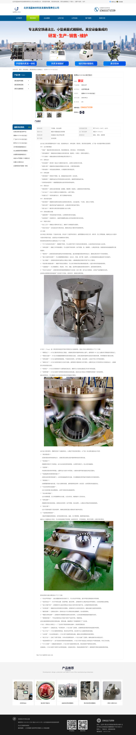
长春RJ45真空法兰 (18, 162)
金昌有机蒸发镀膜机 (45, 703)
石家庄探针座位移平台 (19, 131)
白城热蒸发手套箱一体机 (20, 166)
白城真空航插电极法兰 (19, 154)
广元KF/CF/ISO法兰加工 (20, 139)
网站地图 (46, 728)
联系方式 (102, 18)
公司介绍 (61, 18)
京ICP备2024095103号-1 (36, 722)
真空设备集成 (18, 89)
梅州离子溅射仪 (22, 703)
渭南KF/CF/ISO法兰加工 (20, 135)
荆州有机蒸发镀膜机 (67, 703)
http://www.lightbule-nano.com (45, 655)
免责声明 (34, 728)
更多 (29, 127)
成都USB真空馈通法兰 (111, 703)
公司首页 (19, 18)
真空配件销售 (18, 81)
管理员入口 (40, 728)
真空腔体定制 (18, 85)
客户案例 (88, 18)
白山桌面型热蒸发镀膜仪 (20, 150)
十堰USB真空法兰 (89, 703)
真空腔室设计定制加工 (36, 69)
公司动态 (74, 18)
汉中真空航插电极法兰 (19, 147)
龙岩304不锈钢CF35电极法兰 (21, 158)
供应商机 (33, 18)
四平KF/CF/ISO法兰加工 (20, 143)
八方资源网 (28, 728)
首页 (20, 69)
